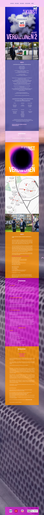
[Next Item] (37, 51)
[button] (17, 3)
